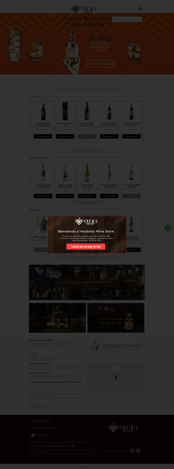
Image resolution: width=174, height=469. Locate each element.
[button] (85, 247)
